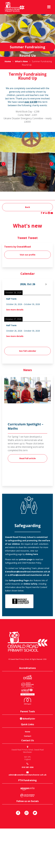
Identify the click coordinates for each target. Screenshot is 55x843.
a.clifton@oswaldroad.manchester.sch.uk (28, 575)
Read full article (27, 458)
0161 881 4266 (27, 767)
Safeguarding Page (19, 580)
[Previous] (9, 284)
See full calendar (27, 351)
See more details (14, 309)
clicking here (31, 554)
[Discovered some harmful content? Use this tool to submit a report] (19, 601)
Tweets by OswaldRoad (17, 246)
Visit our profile (27, 254)
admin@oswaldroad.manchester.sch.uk (27, 775)
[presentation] (3, 164)
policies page (25, 559)
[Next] (46, 284)
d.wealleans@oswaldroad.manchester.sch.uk (27, 571)
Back (27, 207)
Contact (27, 736)
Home (27, 731)
